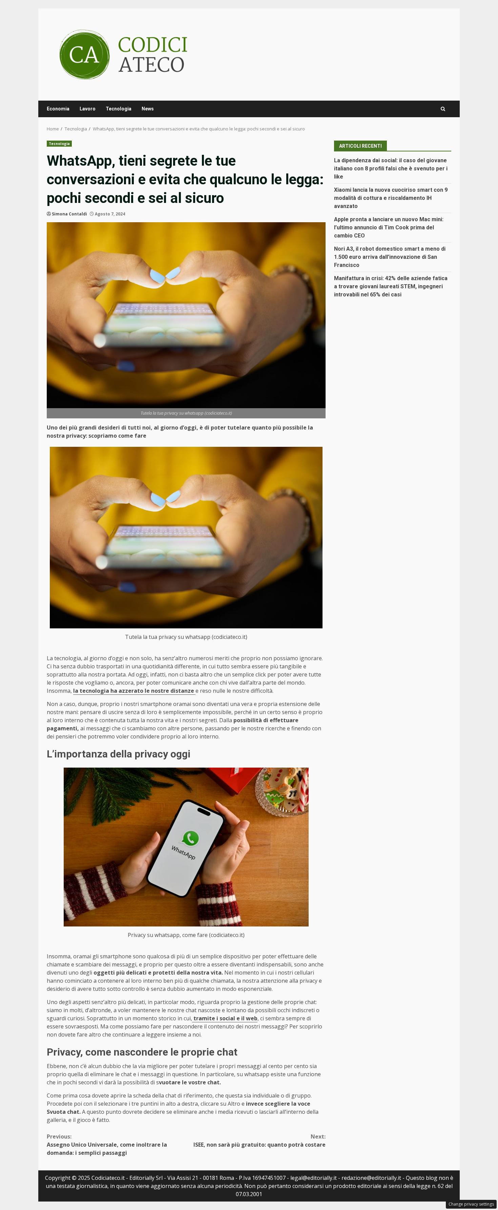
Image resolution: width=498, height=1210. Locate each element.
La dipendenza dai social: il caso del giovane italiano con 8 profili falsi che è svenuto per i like (391, 168)
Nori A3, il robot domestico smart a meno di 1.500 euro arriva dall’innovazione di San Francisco (389, 257)
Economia (58, 108)
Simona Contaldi (69, 214)
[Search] (443, 109)
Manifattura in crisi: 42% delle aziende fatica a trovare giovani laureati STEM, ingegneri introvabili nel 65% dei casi (391, 286)
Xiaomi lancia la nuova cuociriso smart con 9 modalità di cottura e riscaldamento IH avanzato (391, 198)
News (148, 108)
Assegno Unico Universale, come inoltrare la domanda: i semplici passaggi (107, 1144)
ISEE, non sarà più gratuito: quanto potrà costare (259, 1140)
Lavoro (88, 108)
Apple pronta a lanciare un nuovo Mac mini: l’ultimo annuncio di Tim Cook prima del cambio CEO (388, 227)
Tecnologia (118, 108)
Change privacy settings (471, 1204)
